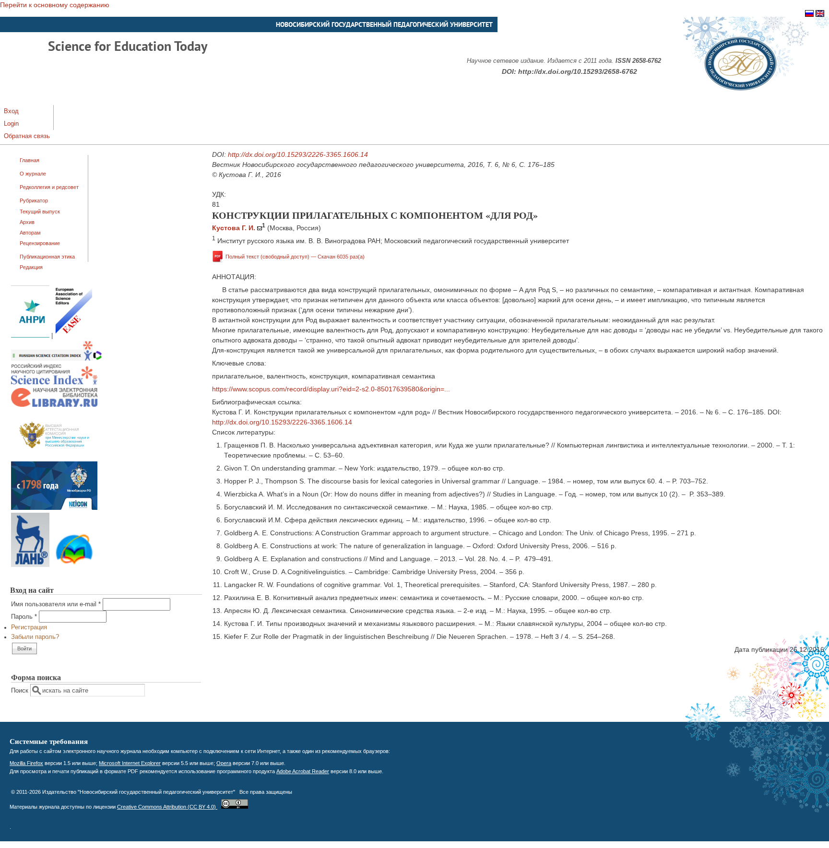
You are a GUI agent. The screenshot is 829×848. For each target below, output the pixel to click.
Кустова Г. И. (233, 228)
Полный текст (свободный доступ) (295, 256)
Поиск (20, 690)
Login (11, 123)
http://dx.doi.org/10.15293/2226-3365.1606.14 (298, 154)
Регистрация (29, 627)
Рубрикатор (34, 200)
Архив (27, 222)
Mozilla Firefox (26, 763)
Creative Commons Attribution (167, 807)
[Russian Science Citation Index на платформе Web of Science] (56, 358)
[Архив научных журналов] (54, 508)
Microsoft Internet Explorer (130, 763)
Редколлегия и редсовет (49, 187)
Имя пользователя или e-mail (56, 604)
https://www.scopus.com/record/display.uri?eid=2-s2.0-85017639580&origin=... (331, 389)
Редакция (31, 267)
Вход (11, 111)
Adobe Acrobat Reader (302, 771)
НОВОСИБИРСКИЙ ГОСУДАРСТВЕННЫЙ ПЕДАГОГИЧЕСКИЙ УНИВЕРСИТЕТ (384, 24)
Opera (223, 763)
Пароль (24, 616)
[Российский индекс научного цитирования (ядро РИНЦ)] (54, 382)
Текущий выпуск (40, 211)
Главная (29, 160)
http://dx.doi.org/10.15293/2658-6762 (577, 71)
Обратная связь (27, 136)
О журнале (33, 174)
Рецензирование (40, 243)
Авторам (30, 233)
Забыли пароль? (35, 637)
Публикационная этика (47, 256)
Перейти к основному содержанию (54, 5)
